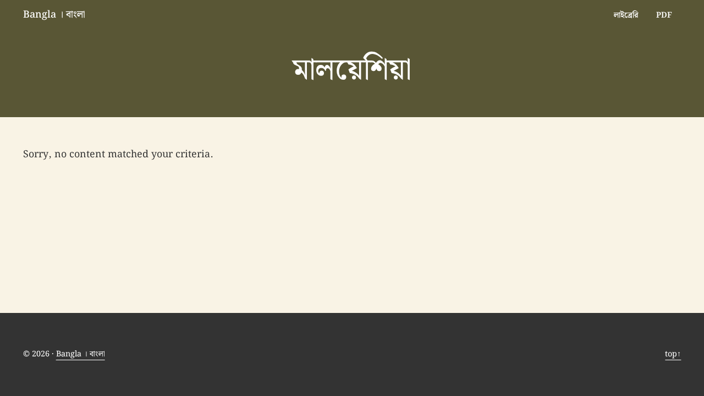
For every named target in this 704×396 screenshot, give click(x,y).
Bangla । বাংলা (54, 15)
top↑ (673, 354)
